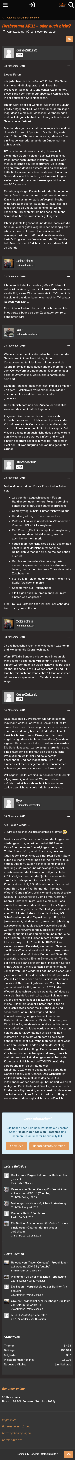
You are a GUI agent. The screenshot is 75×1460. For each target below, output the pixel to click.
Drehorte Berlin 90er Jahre (28, 1213)
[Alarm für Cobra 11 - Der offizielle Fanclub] (62, 5)
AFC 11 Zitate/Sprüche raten (29, 1315)
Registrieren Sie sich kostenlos (39, 1131)
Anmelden (17, 1146)
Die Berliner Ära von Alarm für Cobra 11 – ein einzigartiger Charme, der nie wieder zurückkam (39, 1227)
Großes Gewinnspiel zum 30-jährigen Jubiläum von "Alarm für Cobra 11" (40, 1303)
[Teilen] (69, 39)
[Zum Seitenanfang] (68, 1454)
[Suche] (71, 5)
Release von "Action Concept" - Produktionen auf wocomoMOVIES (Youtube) (39, 1191)
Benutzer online (13, 1389)
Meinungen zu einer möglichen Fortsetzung (38, 1203)
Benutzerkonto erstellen (49, 1146)
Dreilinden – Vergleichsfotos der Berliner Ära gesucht (39, 1177)
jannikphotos (63, 1364)
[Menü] (3, 5)
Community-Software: (38, 1454)
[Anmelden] (32, 5)
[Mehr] (69, 66)
